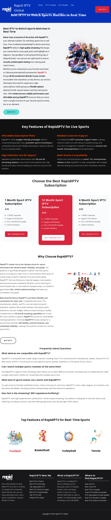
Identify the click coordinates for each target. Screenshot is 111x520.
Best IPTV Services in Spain (39, 489)
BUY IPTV (102, 9)
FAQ (72, 5)
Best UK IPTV (90, 484)
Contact (61, 14)
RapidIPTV (41, 72)
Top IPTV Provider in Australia (95, 492)
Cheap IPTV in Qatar (36, 498)
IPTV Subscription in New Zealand (97, 495)
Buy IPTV (8, 340)
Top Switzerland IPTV (37, 487)
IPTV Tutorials (50, 5)
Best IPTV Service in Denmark (95, 500)
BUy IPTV (11, 112)
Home (40, 5)
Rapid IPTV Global (61, 514)
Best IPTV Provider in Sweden (95, 498)
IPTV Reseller (63, 5)
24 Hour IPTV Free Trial (47, 14)
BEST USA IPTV (90, 487)
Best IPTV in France (36, 481)
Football (15, 451)
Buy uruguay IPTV (16, 234)
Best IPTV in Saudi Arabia (38, 492)
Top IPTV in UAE (35, 495)
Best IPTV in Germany (37, 484)
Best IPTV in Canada (92, 490)
